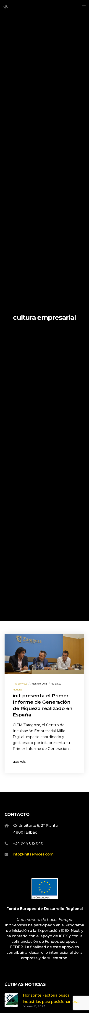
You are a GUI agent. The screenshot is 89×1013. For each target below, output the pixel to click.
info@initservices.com (33, 854)
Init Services (20, 683)
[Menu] (82, 7)
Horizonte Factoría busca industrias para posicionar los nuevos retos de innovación (50, 999)
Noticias (17, 689)
